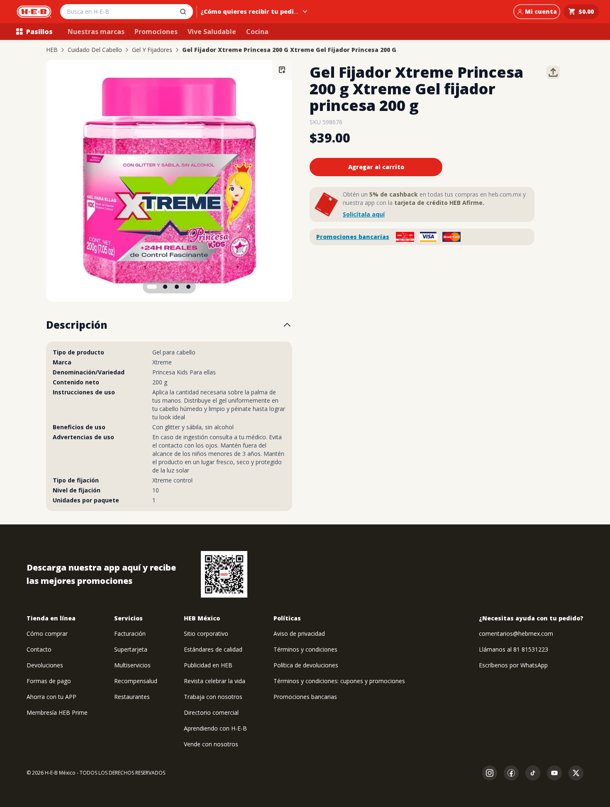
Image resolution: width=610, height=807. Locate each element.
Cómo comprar (47, 633)
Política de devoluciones (305, 665)
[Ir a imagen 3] (177, 287)
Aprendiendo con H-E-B (215, 728)
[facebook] (511, 772)
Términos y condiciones (305, 649)
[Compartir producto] (553, 72)
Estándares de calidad (213, 649)
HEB (52, 50)
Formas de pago (49, 681)
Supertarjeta (130, 649)
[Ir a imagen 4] (188, 287)
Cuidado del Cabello (95, 50)
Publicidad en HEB (208, 665)
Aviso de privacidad (299, 633)
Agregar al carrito (376, 167)
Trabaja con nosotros (213, 697)
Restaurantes (132, 697)
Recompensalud (135, 681)
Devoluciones (45, 665)
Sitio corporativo (206, 633)
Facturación (130, 633)
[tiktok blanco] (532, 772)
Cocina (257, 31)
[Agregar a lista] (282, 70)
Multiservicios (132, 665)
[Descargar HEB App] (224, 574)
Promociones (156, 31)
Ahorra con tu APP (51, 697)
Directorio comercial (211, 712)
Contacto (39, 649)
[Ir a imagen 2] (165, 287)
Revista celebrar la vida (214, 681)
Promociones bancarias (352, 237)
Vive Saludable (212, 31)
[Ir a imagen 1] (152, 287)
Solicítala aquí (364, 214)
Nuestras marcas (96, 31)
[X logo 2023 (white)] (576, 772)
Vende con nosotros (211, 744)
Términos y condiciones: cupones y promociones (339, 681)
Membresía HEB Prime (57, 712)
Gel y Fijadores (152, 50)
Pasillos (39, 31)
